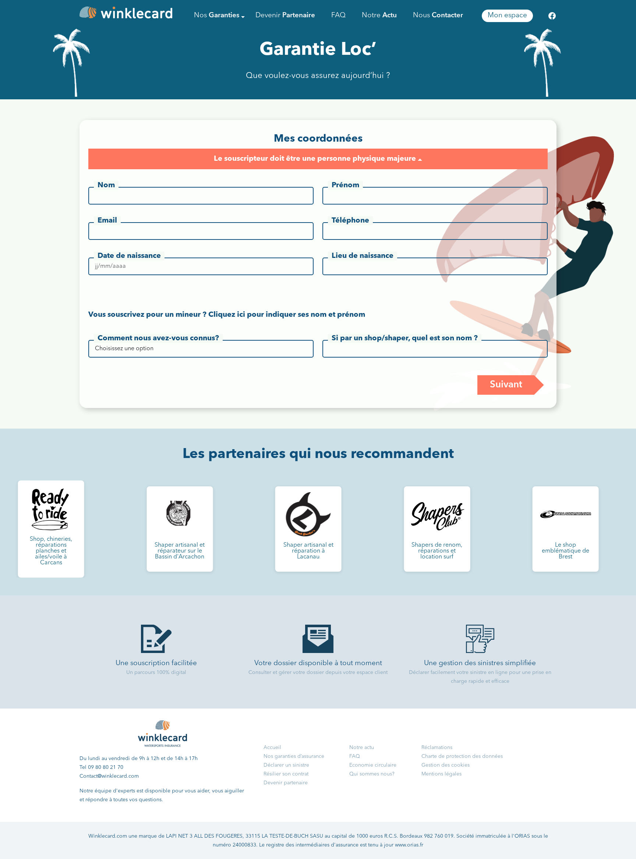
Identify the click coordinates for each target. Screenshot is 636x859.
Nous (438, 15)
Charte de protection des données (462, 756)
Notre (379, 15)
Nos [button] (216, 15)
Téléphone (350, 220)
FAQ (338, 15)
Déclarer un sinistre (286, 765)
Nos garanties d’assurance (294, 756)
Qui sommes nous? (372, 774)
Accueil (272, 747)
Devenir (285, 15)
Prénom (345, 185)
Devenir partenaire (286, 782)
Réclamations (436, 747)
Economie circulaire (372, 765)
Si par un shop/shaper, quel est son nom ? (405, 338)
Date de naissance (129, 256)
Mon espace (507, 15)
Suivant (506, 385)
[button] (420, 160)
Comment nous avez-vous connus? (158, 338)
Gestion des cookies (445, 765)
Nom (106, 185)
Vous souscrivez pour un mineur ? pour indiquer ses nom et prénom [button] (226, 315)
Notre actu (361, 747)
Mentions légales (441, 774)
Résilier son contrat (286, 774)
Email (107, 220)
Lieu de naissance (362, 256)
